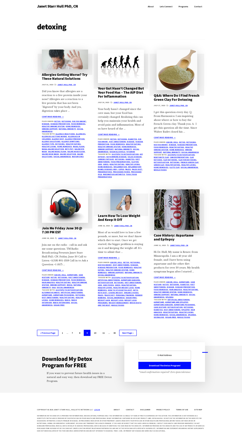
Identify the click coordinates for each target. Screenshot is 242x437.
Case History (160, 307)
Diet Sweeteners (117, 142)
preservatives (105, 172)
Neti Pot (69, 149)
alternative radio (51, 292)
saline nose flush (76, 151)
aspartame (47, 295)
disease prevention (60, 124)
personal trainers (125, 295)
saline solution (68, 154)
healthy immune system (53, 126)
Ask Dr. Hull (172, 142)
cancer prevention (179, 157)
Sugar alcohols (117, 152)
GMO (100, 164)
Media (69, 285)
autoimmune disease (116, 157)
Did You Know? (79, 121)
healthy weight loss (123, 288)
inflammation (120, 167)
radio (67, 300)
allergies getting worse (54, 136)
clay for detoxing (187, 160)
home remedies (64, 146)
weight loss (117, 300)
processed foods (121, 172)
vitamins (130, 152)
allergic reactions (65, 134)
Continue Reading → (53, 116)
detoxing (60, 144)
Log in (97, 410)
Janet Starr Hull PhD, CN (57, 6)
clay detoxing (170, 160)
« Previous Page (47, 333)
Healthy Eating (133, 144)
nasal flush (79, 146)
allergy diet (58, 139)
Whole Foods (160, 170)
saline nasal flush (57, 151)
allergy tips (48, 144)
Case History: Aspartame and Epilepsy (174, 237)
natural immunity (67, 129)
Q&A (54, 287)
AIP (141, 154)
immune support (50, 129)
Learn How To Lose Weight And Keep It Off (119, 217)
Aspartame (72, 275)
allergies (81, 134)
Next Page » (128, 333)
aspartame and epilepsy (176, 302)
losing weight (115, 293)
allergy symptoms (70, 141)
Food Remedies (78, 124)
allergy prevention (75, 139)
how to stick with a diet (120, 290)
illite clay (174, 167)
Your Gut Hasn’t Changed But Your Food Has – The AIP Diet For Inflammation (121, 92)
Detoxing (66, 121)
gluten (135, 162)
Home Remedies (73, 126)
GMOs (105, 164)
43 (115, 332)
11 (104, 332)
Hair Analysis (48, 282)
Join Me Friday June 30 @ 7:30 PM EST (62, 230)
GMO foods (108, 285)
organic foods (131, 293)
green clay (159, 165)
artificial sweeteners (72, 292)
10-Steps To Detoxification (125, 154)
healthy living (49, 146)
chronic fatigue (106, 159)
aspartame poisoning (63, 295)
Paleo (128, 169)
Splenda (170, 297)
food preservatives (120, 162)
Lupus (121, 169)
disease (45, 124)
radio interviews (61, 303)
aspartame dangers (130, 280)
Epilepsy (186, 310)
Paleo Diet (137, 169)
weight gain (104, 300)
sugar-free (59, 305)
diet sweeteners (50, 297)
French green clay (189, 162)
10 (96, 332)
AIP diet (101, 157)
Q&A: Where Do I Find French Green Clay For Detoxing (176, 97)
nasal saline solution (53, 149)
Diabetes (132, 139)
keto (135, 290)
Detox (57, 121)
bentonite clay (161, 157)
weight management (119, 303)
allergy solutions (51, 141)
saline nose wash (50, 154)
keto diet (102, 293)
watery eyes (78, 157)
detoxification (161, 162)
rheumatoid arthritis (114, 174)
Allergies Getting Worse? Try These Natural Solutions (64, 76)
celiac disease (135, 157)
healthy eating (73, 144)
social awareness (62, 157)
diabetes (130, 159)
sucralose (159, 317)
